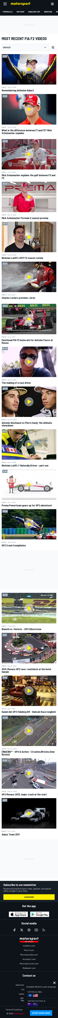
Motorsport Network (23, 1013)
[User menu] (52, 4)
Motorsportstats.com (29, 963)
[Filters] (53, 47)
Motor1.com (29, 950)
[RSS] (43, 930)
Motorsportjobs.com (29, 954)
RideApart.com (29, 968)
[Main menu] (5, 4)
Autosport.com (29, 959)
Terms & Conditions (14, 1009)
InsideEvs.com (29, 945)
